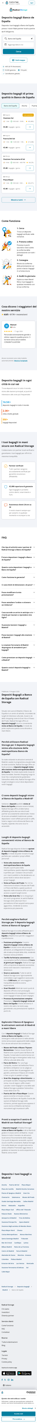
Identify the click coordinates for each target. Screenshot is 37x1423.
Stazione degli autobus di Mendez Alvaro (16, 1226)
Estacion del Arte (8, 1263)
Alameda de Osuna (8, 1255)
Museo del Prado (28, 1197)
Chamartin (5, 1197)
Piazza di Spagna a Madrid (11, 1193)
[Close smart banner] (3, 3)
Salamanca (16, 1197)
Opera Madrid (24, 1222)
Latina (26, 1243)
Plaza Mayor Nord (8, 1230)
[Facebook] (2, 1380)
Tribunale (24, 1239)
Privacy (4, 1358)
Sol (27, 1268)
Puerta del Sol (14, 1185)
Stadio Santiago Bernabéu (11, 1201)
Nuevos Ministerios (21, 1214)
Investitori (6, 1312)
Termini (5, 1355)
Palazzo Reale (7, 1214)
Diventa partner (8, 1315)
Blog (3, 1345)
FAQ (3, 1329)
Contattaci (6, 1332)
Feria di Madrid (21, 1251)
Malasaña (12, 1206)
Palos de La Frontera (21, 1247)
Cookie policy (7, 1362)
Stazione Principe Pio (9, 1222)
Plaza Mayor (26, 1185)
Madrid (5, 1290)
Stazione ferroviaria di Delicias (13, 1268)
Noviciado (30, 1263)
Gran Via (26, 1193)
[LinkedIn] (12, 1380)
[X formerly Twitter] (5, 1380)
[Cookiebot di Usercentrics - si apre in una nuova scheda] (26, 1392)
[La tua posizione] (31, 38)
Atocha (4, 1185)
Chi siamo (5, 1309)
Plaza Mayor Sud (8, 1210)
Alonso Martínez (26, 1234)
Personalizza (17, 1419)
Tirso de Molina (24, 1218)
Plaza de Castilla (8, 1189)
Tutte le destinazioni (9, 1342)
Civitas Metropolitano (9, 1234)
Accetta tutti (18, 1414)
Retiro (4, 1206)
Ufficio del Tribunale (23, 1210)
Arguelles (21, 1206)
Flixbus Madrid (16, 1259)
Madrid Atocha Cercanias (25, 1189)
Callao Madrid (28, 1201)
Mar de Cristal (7, 1243)
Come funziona (7, 1325)
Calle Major (6, 1272)
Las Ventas (20, 1263)
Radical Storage (7, 1287)
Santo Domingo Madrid (10, 1239)
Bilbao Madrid (7, 1247)
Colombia (5, 1259)
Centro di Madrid (8, 1251)
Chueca (19, 1230)
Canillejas (17, 1243)
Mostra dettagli (27, 1408)
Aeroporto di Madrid (9, 1218)
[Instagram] (8, 1380)
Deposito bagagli (23, 1287)
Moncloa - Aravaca (24, 1255)
